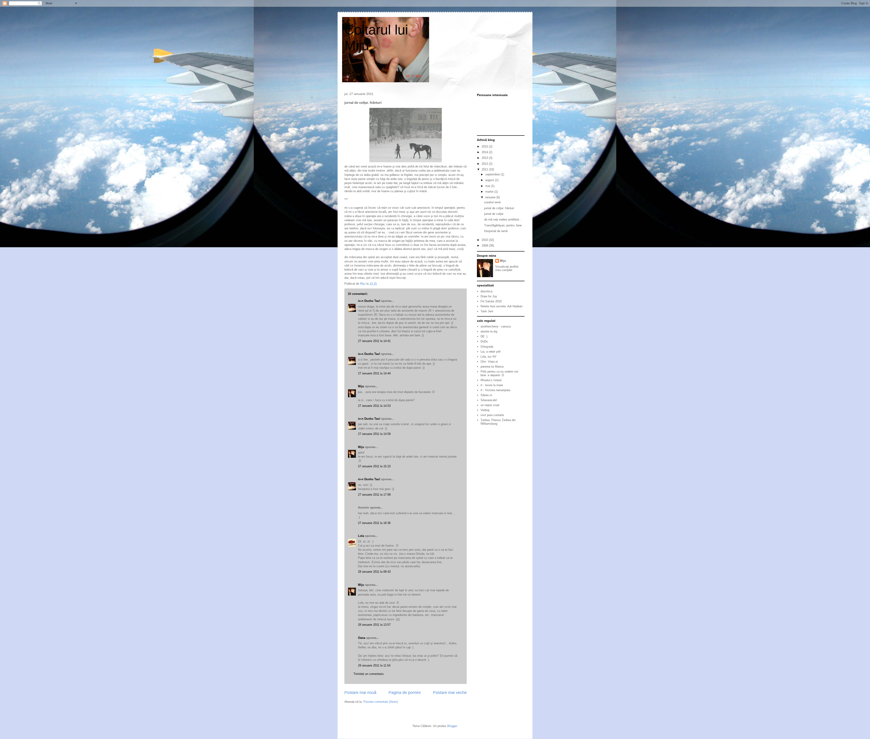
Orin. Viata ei (489, 361)
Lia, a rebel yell (490, 351)
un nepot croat (490, 405)
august (490, 180)
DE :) (484, 336)
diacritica (486, 291)
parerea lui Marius (492, 366)
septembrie (493, 174)
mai (488, 186)
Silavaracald (489, 400)
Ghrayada (487, 346)
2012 (485, 163)
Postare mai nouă (360, 692)
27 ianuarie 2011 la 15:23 (374, 466)
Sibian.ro (486, 395)
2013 (485, 158)
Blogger (452, 726)
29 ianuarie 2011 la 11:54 (374, 665)
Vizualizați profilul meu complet (506, 268)
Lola (361, 536)
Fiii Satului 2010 (491, 301)
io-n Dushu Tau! (369, 301)
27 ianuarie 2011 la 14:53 (374, 405)
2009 (485, 245)
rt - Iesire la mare (492, 385)
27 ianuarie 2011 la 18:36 (374, 523)
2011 (485, 169)
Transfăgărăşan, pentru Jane (503, 225)
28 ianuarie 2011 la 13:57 (374, 624)
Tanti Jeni (487, 311)
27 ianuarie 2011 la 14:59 (374, 434)
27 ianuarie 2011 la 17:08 (374, 494)
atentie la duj (489, 331)
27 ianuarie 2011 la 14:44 (374, 373)
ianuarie (490, 197)
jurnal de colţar (493, 214)
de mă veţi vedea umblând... (503, 219)
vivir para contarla (492, 415)
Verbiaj (485, 410)
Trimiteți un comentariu (368, 674)
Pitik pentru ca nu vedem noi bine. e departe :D (499, 373)
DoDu (484, 341)
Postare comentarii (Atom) (380, 701)
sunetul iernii (492, 202)
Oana (361, 638)
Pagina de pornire (405, 692)
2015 (485, 146)
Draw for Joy (489, 296)
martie (489, 191)
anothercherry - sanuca (496, 326)
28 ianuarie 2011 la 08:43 (374, 571)
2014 (485, 152)
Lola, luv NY (489, 356)
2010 (485, 240)
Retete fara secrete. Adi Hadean (501, 306)
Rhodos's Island (491, 380)
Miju (361, 386)
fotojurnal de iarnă (496, 231)
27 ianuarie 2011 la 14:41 (374, 341)
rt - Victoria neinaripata (495, 390)
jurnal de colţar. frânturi (499, 208)
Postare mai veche (450, 692)
